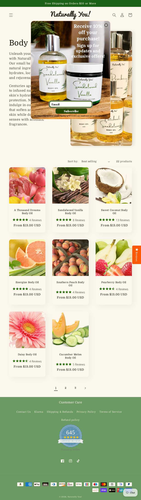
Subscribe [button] (71, 111)
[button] (106, 25)
